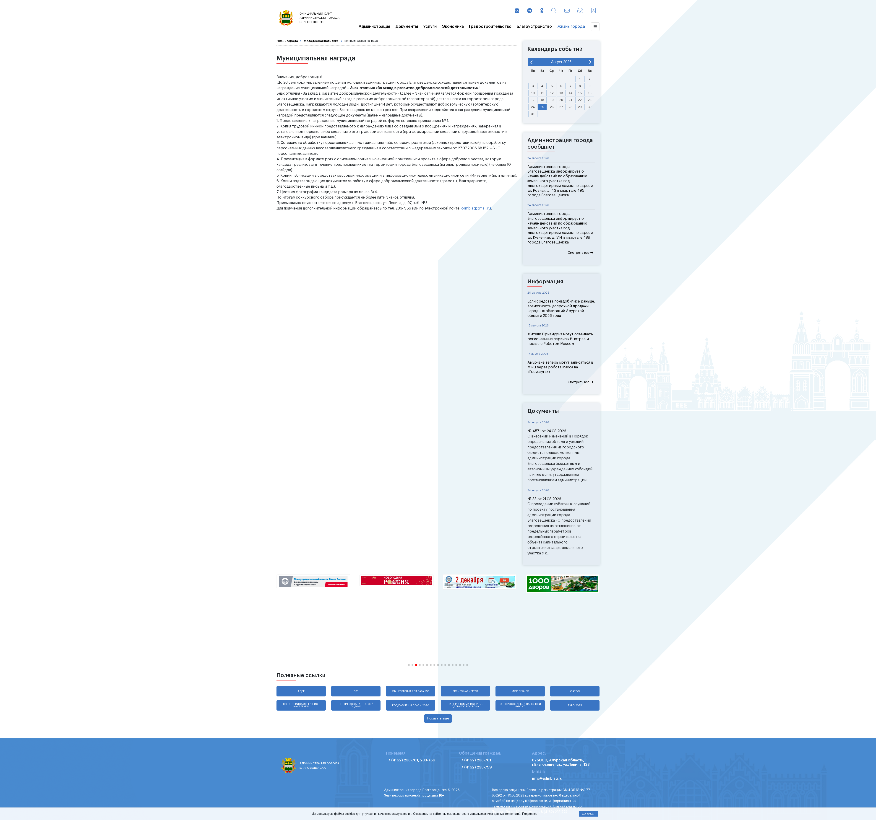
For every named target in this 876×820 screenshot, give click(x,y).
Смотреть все (579, 252)
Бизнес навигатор (465, 691)
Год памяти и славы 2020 (410, 705)
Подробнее (529, 813)
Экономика (453, 26)
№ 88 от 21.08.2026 (544, 499)
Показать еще (438, 718)
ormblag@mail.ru (476, 208)
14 (570, 93)
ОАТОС (575, 691)
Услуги (430, 26)
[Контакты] (593, 11)
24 (533, 107)
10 (533, 93)
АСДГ (301, 691)
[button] (409, 665)
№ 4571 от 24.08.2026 (546, 431)
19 (552, 100)
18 (542, 100)
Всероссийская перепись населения (301, 705)
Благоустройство (534, 26)
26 (552, 107)
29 (580, 107)
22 (580, 100)
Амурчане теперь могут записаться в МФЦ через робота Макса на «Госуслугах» (560, 367)
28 (570, 107)
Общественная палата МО (410, 691)
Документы (406, 26)
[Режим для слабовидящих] (580, 11)
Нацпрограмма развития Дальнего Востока (465, 705)
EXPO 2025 (575, 705)
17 (533, 100)
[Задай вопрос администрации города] (567, 11)
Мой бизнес (520, 691)
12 (552, 93)
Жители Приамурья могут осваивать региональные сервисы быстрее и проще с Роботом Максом (560, 339)
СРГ (356, 691)
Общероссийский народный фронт (520, 705)
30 (590, 107)
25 (542, 107)
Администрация (374, 26)
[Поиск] (554, 11)
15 (580, 93)
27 (561, 107)
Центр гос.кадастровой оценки (356, 705)
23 (590, 100)
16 (590, 93)
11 (542, 93)
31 (533, 114)
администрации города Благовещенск (319, 17)
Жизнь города (571, 26)
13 (561, 93)
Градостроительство (490, 26)
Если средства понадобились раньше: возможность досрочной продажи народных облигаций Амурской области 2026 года (561, 308)
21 (570, 100)
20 (561, 100)
